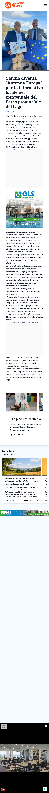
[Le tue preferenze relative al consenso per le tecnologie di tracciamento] (45, 789)
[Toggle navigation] (45, 5)
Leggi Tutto (33, 501)
